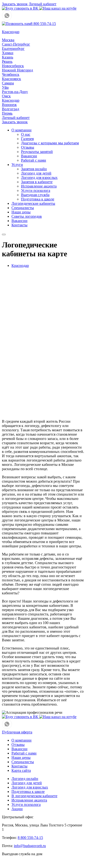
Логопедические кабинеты (33, 203)
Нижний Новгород (17, 70)
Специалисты (22, 208)
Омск (6, 96)
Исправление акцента (39, 186)
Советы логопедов (26, 216)
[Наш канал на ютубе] (57, 8)
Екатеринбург (13, 49)
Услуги (17, 165)
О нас (25, 134)
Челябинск (10, 74)
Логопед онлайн (24, 779)
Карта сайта (21, 770)
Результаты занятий (37, 152)
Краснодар (10, 100)
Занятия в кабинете (37, 182)
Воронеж (9, 105)
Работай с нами (33, 160)
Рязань (7, 61)
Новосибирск (13, 66)
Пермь (7, 113)
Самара (8, 83)
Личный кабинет (42, 4)
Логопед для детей (36, 173)
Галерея (27, 139)
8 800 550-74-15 (43, 24)
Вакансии (29, 156)
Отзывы (27, 147)
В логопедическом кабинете (34, 796)
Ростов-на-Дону (15, 92)
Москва (8, 40)
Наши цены (21, 212)
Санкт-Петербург (16, 44)
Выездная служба (35, 195)
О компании (21, 130)
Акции (17, 809)
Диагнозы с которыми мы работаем (50, 143)
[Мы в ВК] (20, 8)
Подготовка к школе (37, 199)
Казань (7, 57)
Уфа (5, 87)
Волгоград (10, 109)
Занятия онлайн (34, 169)
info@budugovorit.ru (30, 846)
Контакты (19, 225)
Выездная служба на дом (22, 854)
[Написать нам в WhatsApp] (7, 19)
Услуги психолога (35, 190)
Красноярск (11, 79)
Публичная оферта (17, 732)
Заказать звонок (15, 4)
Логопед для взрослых (39, 178)
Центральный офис (17, 817)
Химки (7, 53)
